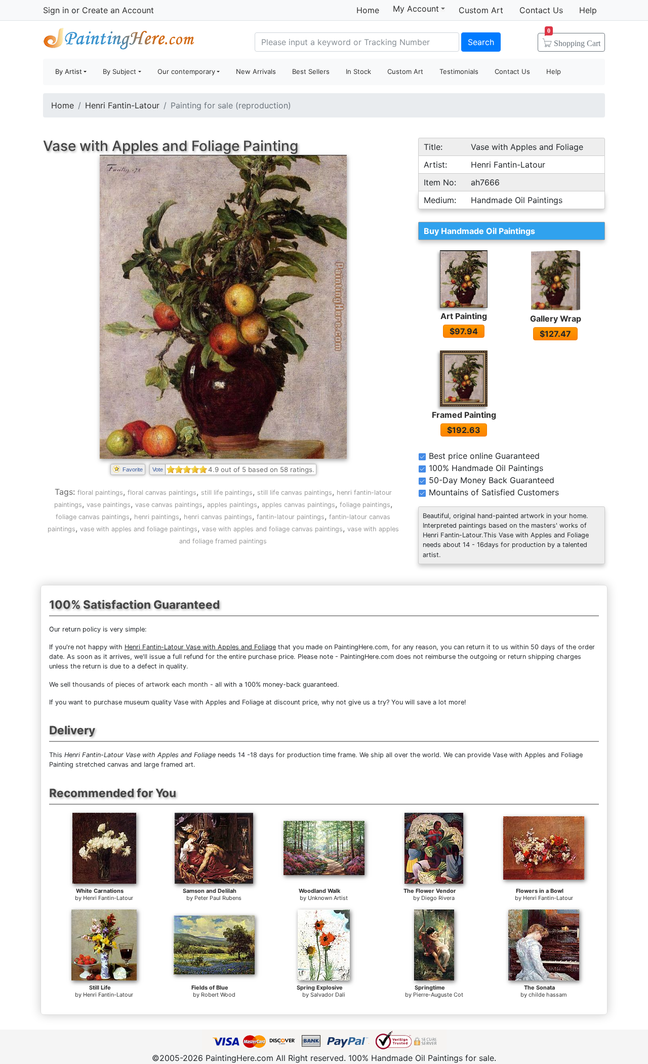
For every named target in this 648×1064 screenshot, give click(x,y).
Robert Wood (218, 994)
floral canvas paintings (162, 492)
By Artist (68, 71)
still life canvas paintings (294, 492)
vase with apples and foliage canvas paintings (272, 529)
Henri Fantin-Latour (122, 105)
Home (367, 10)
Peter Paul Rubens (217, 897)
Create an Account (118, 10)
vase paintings (109, 504)
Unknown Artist (328, 897)
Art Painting (463, 316)
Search (481, 42)
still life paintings (227, 492)
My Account (416, 8)
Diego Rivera (438, 897)
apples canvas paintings (298, 504)
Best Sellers (311, 71)
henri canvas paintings (218, 517)
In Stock (358, 71)
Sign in (56, 10)
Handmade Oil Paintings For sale (119, 40)
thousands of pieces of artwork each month (140, 684)
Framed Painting (464, 415)
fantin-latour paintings (291, 517)
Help (588, 10)
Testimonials (458, 71)
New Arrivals (256, 71)
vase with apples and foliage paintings (138, 529)
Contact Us (541, 10)
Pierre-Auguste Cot (438, 994)
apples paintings (232, 504)
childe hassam (548, 994)
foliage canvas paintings (93, 517)
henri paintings (156, 517)
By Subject (119, 71)
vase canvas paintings (168, 504)
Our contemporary (186, 71)
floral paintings (100, 492)
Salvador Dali (327, 994)
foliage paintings (365, 504)
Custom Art (481, 10)
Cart (573, 40)
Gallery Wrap (555, 318)
